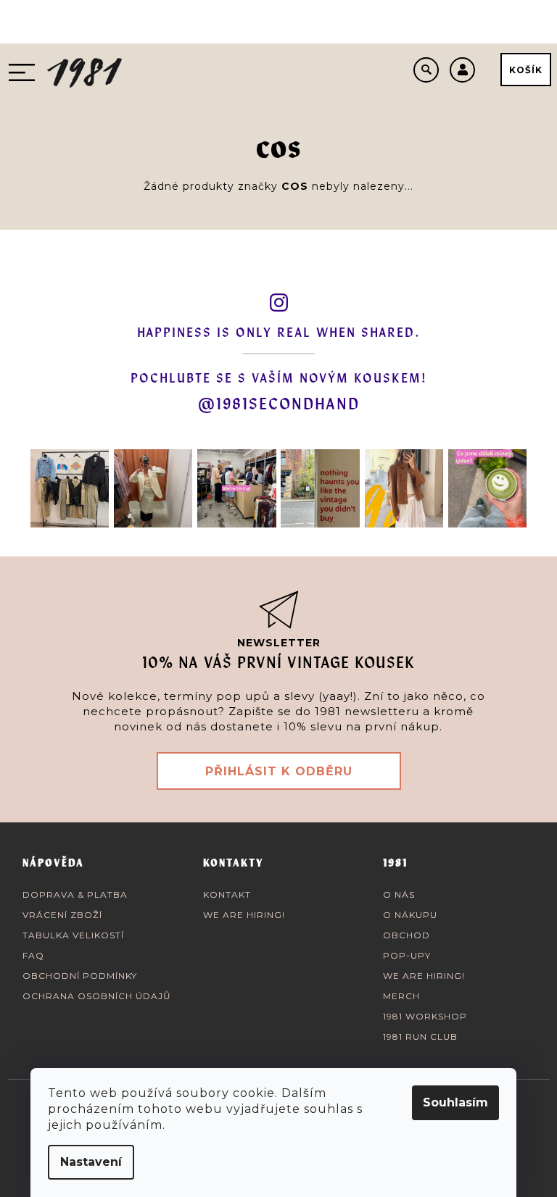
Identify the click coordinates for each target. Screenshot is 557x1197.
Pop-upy (407, 955)
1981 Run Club (420, 1036)
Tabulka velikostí (73, 935)
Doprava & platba (75, 894)
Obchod (406, 935)
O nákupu (410, 914)
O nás (399, 894)
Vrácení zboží (62, 914)
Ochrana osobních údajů (96, 995)
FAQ (33, 955)
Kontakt (227, 894)
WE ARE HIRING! (244, 914)
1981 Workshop (425, 1016)
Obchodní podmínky (79, 975)
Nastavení (91, 1162)
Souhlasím (455, 1102)
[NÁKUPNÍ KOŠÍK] (525, 69)
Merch (401, 995)
